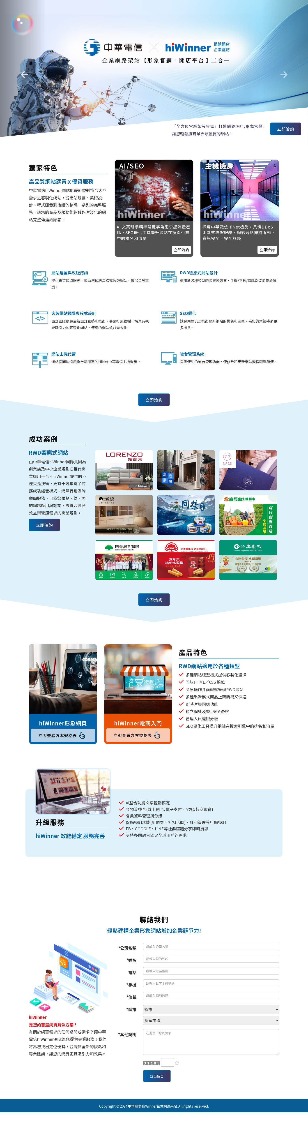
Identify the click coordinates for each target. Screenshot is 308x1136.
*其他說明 (127, 1034)
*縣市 (131, 1009)
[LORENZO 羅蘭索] (124, 470)
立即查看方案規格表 (57, 735)
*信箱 (131, 997)
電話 (132, 972)
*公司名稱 (127, 948)
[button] (23, 73)
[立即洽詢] (239, 190)
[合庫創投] (248, 560)
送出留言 (157, 1076)
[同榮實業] (186, 515)
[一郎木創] (124, 515)
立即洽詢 (285, 129)
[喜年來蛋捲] (186, 560)
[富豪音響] (186, 470)
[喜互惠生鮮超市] (248, 515)
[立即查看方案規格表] (63, 679)
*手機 (131, 985)
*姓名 (131, 960)
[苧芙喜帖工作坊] (248, 470)
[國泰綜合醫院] (124, 560)
